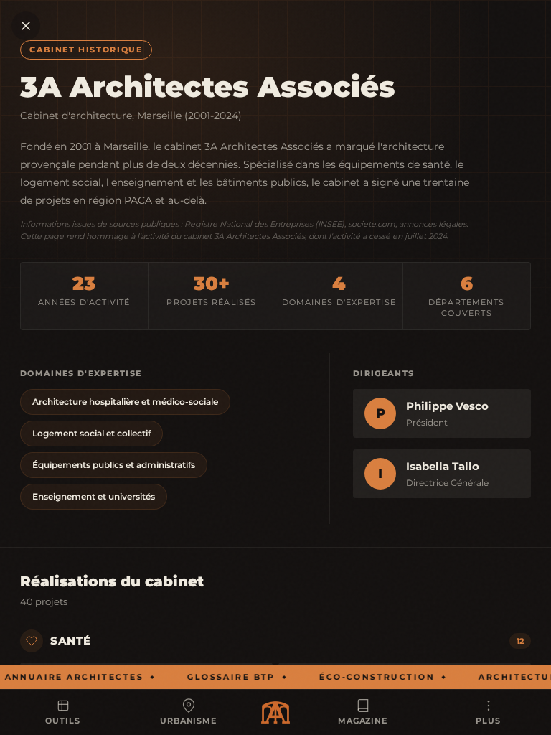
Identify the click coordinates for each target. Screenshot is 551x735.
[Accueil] (275, 712)
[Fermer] (25, 25)
